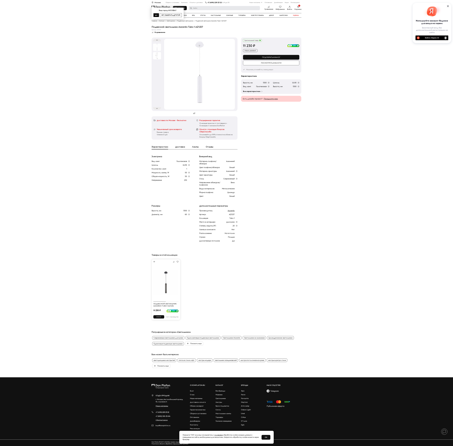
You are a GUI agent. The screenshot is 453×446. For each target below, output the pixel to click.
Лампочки (283, 15)
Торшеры (241, 15)
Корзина (297, 9)
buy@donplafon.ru (163, 426)
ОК (266, 437)
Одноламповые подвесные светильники (203, 338)
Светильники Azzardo (231, 338)
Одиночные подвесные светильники (168, 344)
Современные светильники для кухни (168, 338)
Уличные (229, 15)
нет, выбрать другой (170, 15)
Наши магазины (254, 2)
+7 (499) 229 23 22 (215, 2)
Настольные (216, 15)
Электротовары (257, 15)
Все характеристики (251, 91)
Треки (184, 15)
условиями (218, 435)
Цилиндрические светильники (280, 338)
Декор (271, 15)
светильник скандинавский (226, 360)
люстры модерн (204, 360)
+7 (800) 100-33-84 (163, 416)
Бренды (244, 385)
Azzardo (231, 211)
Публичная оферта (275, 406)
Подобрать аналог (271, 57)
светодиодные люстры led (164, 360)
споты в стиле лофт (187, 360)
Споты (203, 15)
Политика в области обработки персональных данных (170, 444)
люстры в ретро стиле (277, 360)
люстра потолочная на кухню (252, 360)
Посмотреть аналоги (271, 63)
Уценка (296, 15)
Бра (193, 15)
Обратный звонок (162, 420)
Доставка (180, 147)
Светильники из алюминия (254, 338)
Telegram (274, 391)
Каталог (219, 385)
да (156, 15)
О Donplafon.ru (197, 385)
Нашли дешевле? (250, 50)
